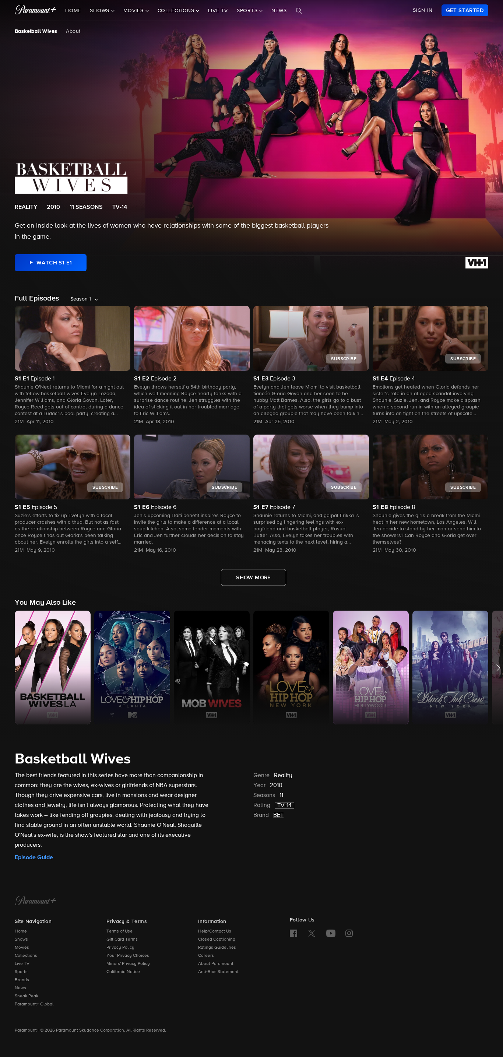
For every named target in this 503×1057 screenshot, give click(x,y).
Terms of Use (119, 931)
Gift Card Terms (122, 939)
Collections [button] (177, 10)
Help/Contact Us (214, 931)
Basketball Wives (36, 31)
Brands (22, 980)
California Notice (123, 972)
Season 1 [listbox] (80, 299)
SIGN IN (423, 10)
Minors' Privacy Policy (128, 964)
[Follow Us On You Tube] (330, 933)
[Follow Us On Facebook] (293, 933)
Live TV (218, 10)
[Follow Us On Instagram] (349, 933)
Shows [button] (100, 10)
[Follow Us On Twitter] (311, 933)
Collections (26, 956)
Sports (21, 972)
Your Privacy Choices (127, 956)
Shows (21, 939)
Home (73, 10)
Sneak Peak (26, 996)
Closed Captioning (216, 939)
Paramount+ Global (34, 1004)
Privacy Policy (120, 947)
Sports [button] (248, 10)
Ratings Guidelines (217, 947)
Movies (22, 947)
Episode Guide (34, 857)
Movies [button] (134, 10)
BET (278, 815)
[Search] (299, 10)
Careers (206, 956)
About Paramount (215, 964)
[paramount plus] (35, 10)
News (278, 10)
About (73, 31)
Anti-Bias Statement (218, 972)
